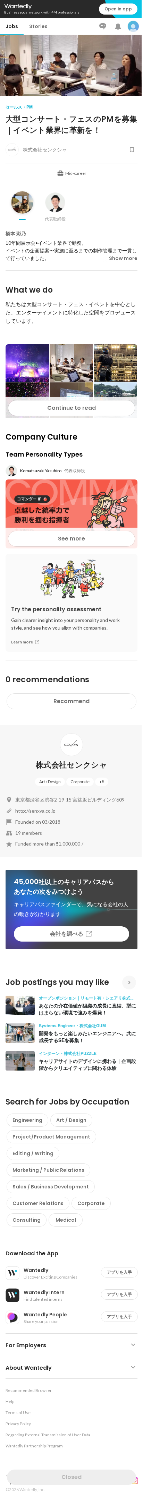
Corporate (80, 781)
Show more (123, 258)
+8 (101, 781)
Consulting (26, 1219)
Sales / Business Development (50, 1186)
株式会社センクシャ (71, 765)
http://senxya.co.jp (35, 811)
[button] (74, 1253)
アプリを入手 (119, 1272)
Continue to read (71, 408)
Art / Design (50, 781)
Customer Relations (38, 1203)
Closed (71, 1477)
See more (71, 539)
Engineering (27, 1120)
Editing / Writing (32, 1153)
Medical (66, 1219)
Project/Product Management (51, 1136)
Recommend (71, 701)
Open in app (118, 9)
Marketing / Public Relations (48, 1170)
